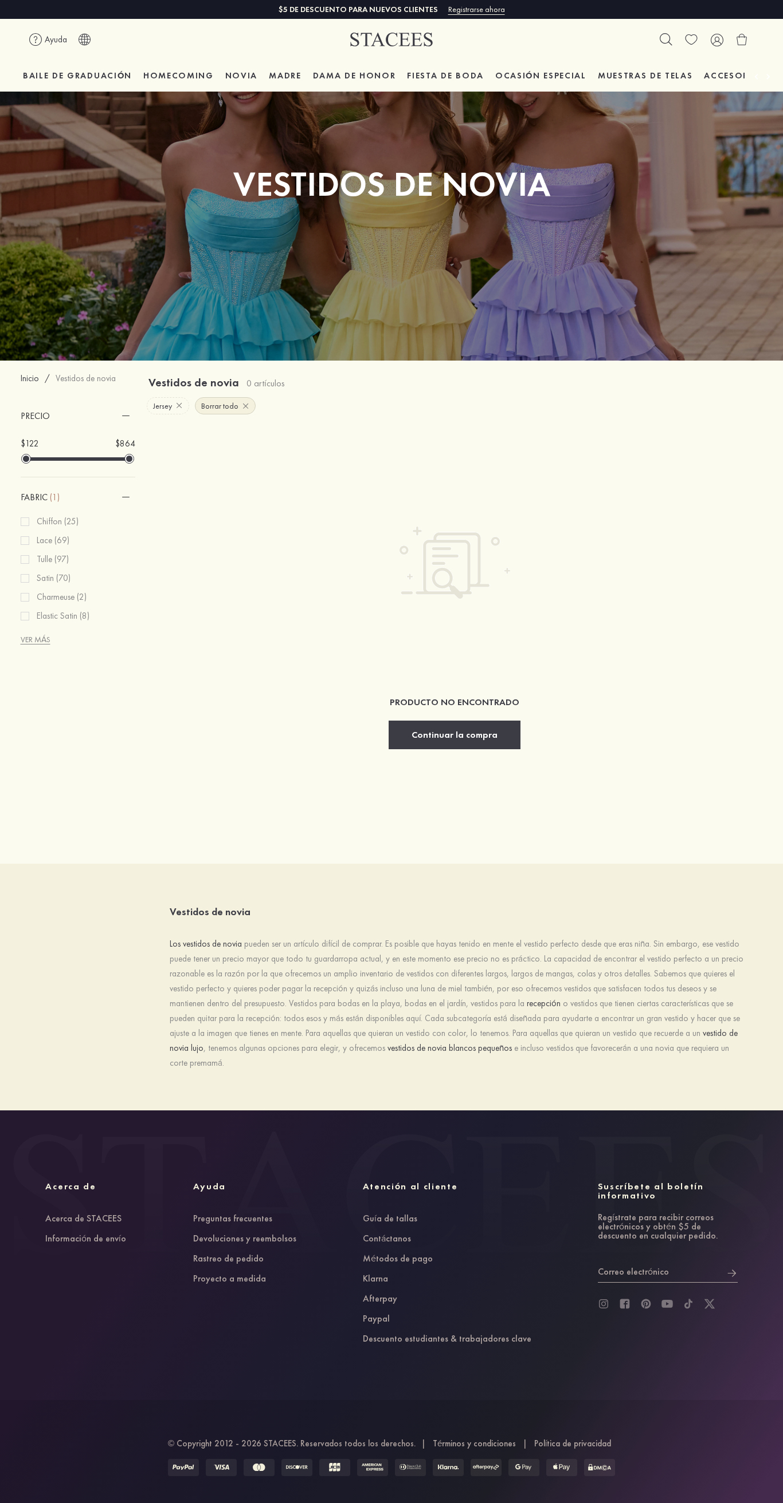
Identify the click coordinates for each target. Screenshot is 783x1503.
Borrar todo (219, 406)
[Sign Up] (732, 1271)
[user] (716, 39)
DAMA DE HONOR (354, 75)
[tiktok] (688, 1304)
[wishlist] (691, 39)
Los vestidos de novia (206, 944)
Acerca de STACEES (83, 1219)
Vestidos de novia (86, 378)
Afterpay (380, 1299)
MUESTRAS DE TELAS (645, 75)
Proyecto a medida (229, 1279)
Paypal (376, 1319)
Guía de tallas (390, 1219)
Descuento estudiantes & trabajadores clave (447, 1339)
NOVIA (241, 75)
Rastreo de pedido (228, 1259)
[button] (78, 416)
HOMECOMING (178, 75)
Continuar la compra (455, 735)
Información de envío (85, 1239)
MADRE (285, 75)
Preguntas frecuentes (232, 1219)
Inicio (30, 378)
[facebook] (625, 1304)
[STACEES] (391, 40)
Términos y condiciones (474, 1443)
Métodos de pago (398, 1259)
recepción (544, 1003)
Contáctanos (387, 1239)
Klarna (375, 1279)
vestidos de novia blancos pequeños (449, 1048)
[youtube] (667, 1304)
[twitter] (709, 1304)
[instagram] (603, 1304)
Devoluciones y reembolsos (244, 1239)
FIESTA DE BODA (445, 75)
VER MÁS (35, 639)
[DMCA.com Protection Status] (599, 1467)
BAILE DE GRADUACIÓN (77, 75)
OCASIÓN (540, 75)
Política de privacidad (572, 1443)
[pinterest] (646, 1304)
